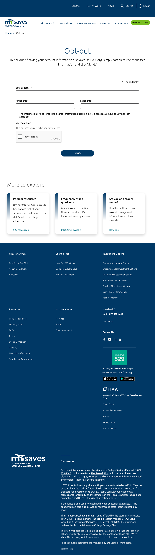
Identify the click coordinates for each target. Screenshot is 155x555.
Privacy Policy (108, 404)
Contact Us (108, 321)
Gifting (12, 336)
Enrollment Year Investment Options (120, 269)
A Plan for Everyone (18, 269)
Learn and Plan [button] (66, 23)
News (111, 5)
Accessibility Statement (112, 410)
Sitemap (106, 416)
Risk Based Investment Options (117, 274)
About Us (13, 274)
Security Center (109, 422)
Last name (86, 100)
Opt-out (20, 33)
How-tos (114, 230)
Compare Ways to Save (66, 269)
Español (76, 5)
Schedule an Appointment (21, 359)
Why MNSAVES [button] (47, 23)
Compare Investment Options (116, 263)
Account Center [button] (121, 23)
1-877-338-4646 (115, 314)
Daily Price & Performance (115, 292)
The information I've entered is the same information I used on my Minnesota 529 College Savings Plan (74, 115)
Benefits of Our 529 (18, 263)
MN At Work (94, 5)
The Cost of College (65, 274)
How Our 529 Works (65, 263)
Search (129, 5)
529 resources (21, 230)
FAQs (11, 330)
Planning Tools (16, 324)
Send (77, 153)
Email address (24, 87)
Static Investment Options (115, 280)
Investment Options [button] (86, 23)
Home (8, 33)
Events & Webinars (17, 342)
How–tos (60, 319)
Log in (146, 6)
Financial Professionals (19, 353)
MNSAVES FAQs (70, 230)
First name (22, 100)
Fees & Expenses (110, 297)
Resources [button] (105, 23)
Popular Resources (17, 319)
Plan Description (109, 428)
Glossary (13, 347)
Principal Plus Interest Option (116, 286)
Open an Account (140, 23)
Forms (59, 324)
